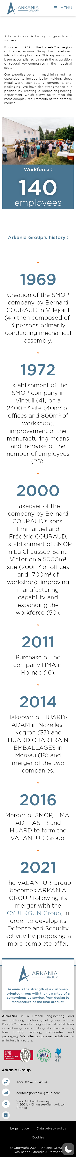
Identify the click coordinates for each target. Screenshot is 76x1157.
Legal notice (19, 1128)
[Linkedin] (6, 1115)
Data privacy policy (51, 1128)
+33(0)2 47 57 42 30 (32, 1082)
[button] (68, 1149)
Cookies (38, 1137)
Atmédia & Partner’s (46, 1151)
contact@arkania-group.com (38, 1093)
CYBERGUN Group (34, 913)
